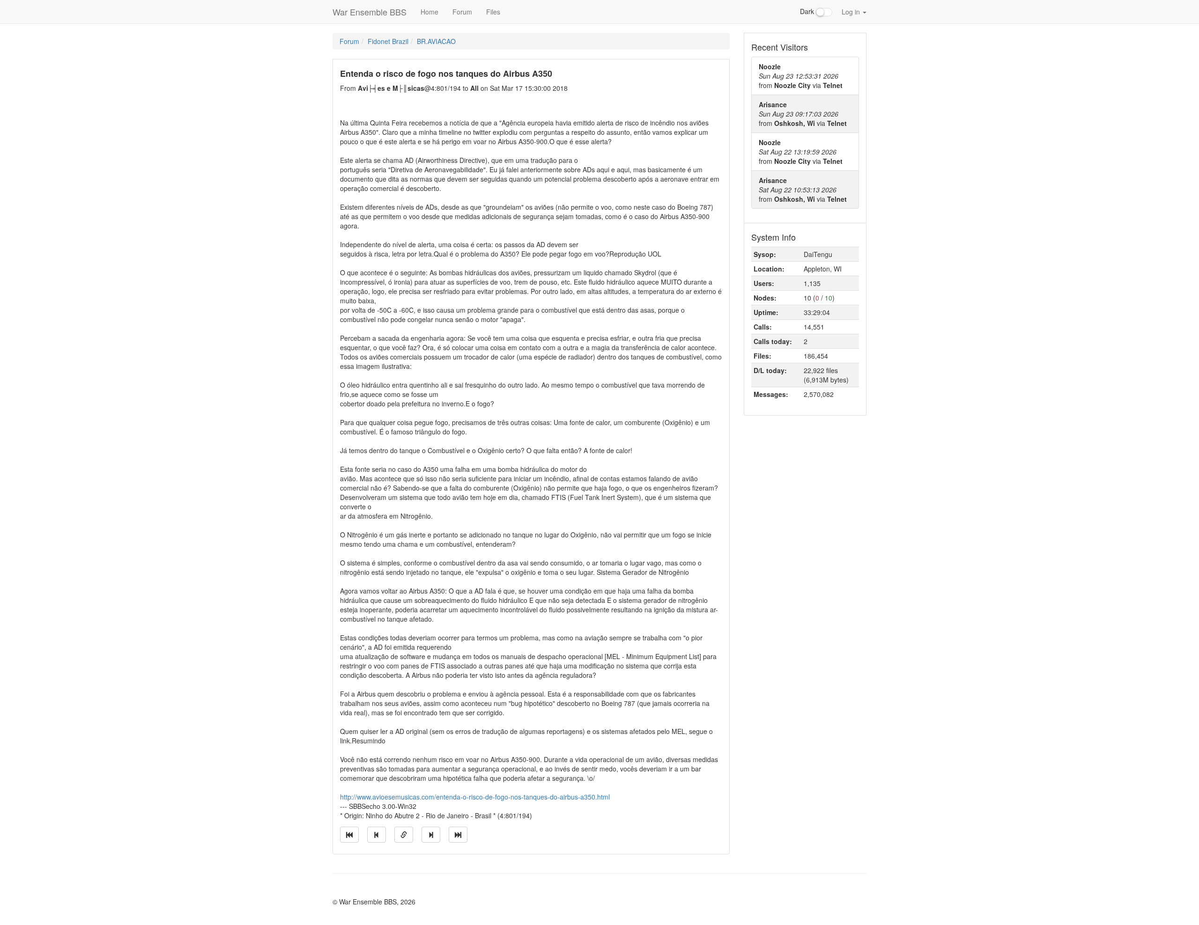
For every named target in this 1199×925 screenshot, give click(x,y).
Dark (808, 11)
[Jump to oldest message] (349, 835)
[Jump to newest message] (458, 835)
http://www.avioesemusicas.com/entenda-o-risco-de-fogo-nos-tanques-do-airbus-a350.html (475, 796)
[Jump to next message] (431, 835)
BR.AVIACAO (436, 41)
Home (429, 11)
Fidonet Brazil (388, 41)
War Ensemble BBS (370, 12)
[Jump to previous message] (376, 835)
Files (493, 11)
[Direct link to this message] (403, 835)
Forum (462, 11)
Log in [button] (852, 11)
